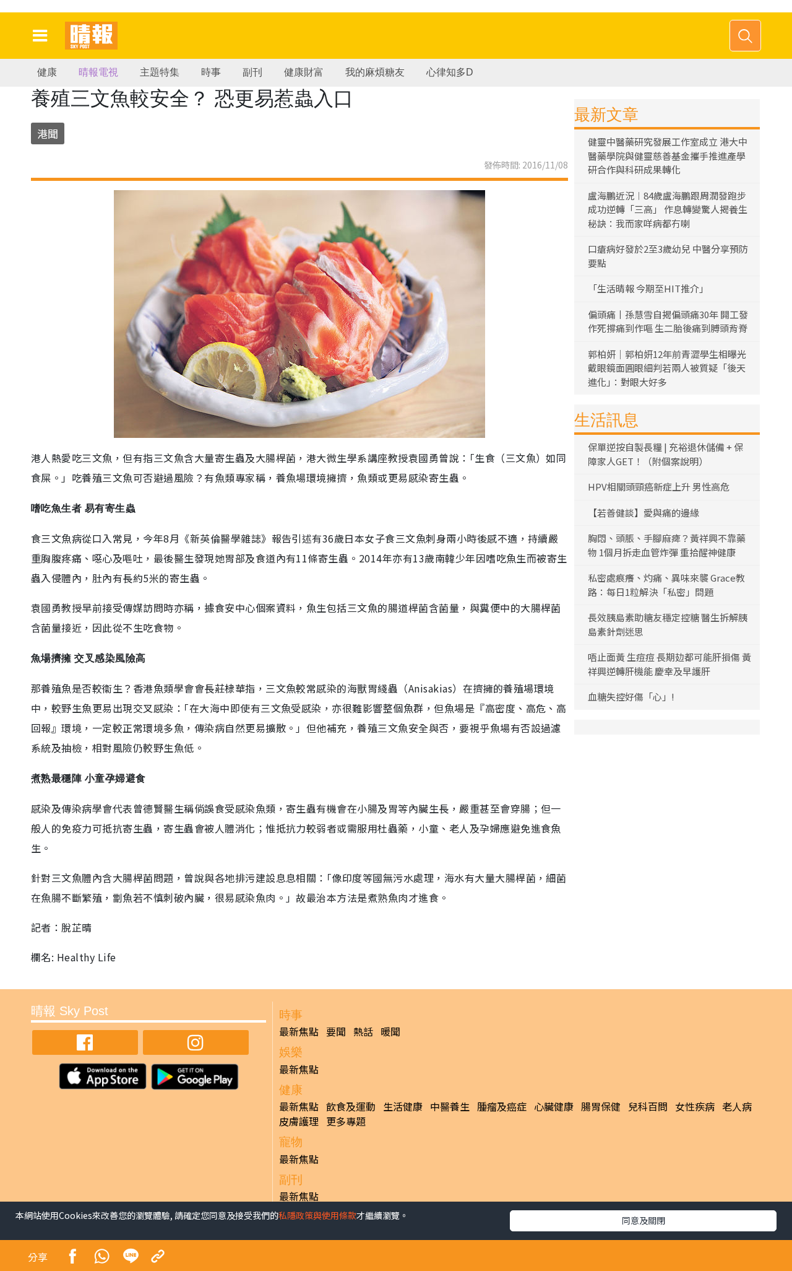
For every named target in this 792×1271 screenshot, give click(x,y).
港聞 (47, 133)
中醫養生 (450, 1106)
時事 (211, 72)
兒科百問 (648, 1106)
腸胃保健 (601, 1106)
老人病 (737, 1106)
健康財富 (304, 72)
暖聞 (390, 1031)
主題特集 (159, 72)
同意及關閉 (643, 1220)
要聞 (336, 1031)
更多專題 (346, 1121)
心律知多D (449, 72)
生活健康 (403, 1106)
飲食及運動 (351, 1106)
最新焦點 (299, 1031)
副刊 (252, 72)
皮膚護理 (299, 1121)
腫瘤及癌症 (502, 1106)
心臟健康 (554, 1106)
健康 (47, 72)
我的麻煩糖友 (375, 72)
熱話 (363, 1031)
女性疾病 (695, 1106)
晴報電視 (98, 72)
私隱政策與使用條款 (317, 1215)
